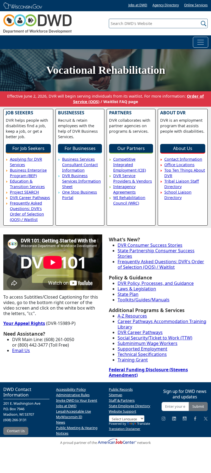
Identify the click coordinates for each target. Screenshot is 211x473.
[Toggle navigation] (200, 42)
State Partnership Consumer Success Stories (156, 253)
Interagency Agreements (124, 189)
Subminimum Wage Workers (147, 343)
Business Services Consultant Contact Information (80, 165)
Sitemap (115, 394)
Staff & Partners (122, 400)
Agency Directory (165, 5)
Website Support (122, 411)
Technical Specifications (142, 354)
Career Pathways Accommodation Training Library (162, 324)
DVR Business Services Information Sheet (81, 181)
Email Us (21, 350)
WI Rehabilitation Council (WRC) (129, 200)
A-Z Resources (132, 316)
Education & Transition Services (27, 184)
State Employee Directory (129, 405)
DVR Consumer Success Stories (150, 245)
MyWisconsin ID (69, 416)
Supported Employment (142, 349)
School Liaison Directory (177, 194)
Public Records (121, 389)
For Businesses (80, 148)
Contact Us (16, 430)
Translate (143, 423)
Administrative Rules (73, 394)
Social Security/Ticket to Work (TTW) (155, 338)
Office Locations (179, 164)
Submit (198, 406)
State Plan (128, 294)
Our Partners (131, 148)
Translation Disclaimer (124, 429)
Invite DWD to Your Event (76, 400)
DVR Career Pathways (30, 197)
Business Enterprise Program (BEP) (28, 173)
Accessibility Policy (71, 389)
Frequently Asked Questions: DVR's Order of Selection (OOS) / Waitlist (27, 211)
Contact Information (183, 159)
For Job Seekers (28, 148)
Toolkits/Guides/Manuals (144, 300)
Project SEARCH (24, 192)
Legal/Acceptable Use (73, 411)
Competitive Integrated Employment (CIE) (129, 165)
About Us (182, 148)
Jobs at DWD (137, 5)
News (60, 422)
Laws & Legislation (137, 289)
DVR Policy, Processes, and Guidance (156, 283)
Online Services (196, 5)
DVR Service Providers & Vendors (132, 178)
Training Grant (133, 360)
